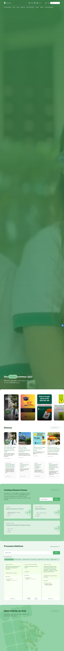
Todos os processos (55, 546)
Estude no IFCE (33, 559)
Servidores (47, 559)
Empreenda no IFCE (26, 559)
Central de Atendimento (49, 7)
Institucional (22, 7)
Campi (18, 7)
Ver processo (13, 598)
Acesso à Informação (30, 7)
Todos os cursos (55, 490)
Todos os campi (55, 611)
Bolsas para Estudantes (9, 559)
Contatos (37, 7)
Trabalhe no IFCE (53, 559)
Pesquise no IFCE (41, 559)
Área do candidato (28, 598)
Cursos (14, 7)
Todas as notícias (55, 427)
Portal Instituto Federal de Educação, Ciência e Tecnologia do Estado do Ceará (8, 3)
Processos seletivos (7, 7)
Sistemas (41, 7)
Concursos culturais (18, 559)
